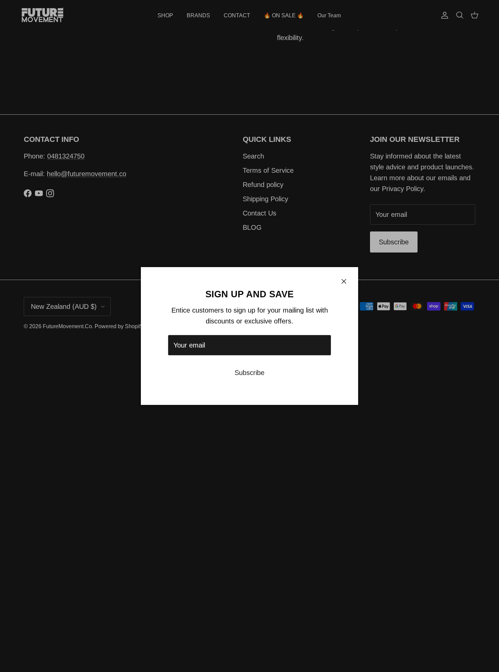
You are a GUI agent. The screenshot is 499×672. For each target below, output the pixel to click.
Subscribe (249, 372)
